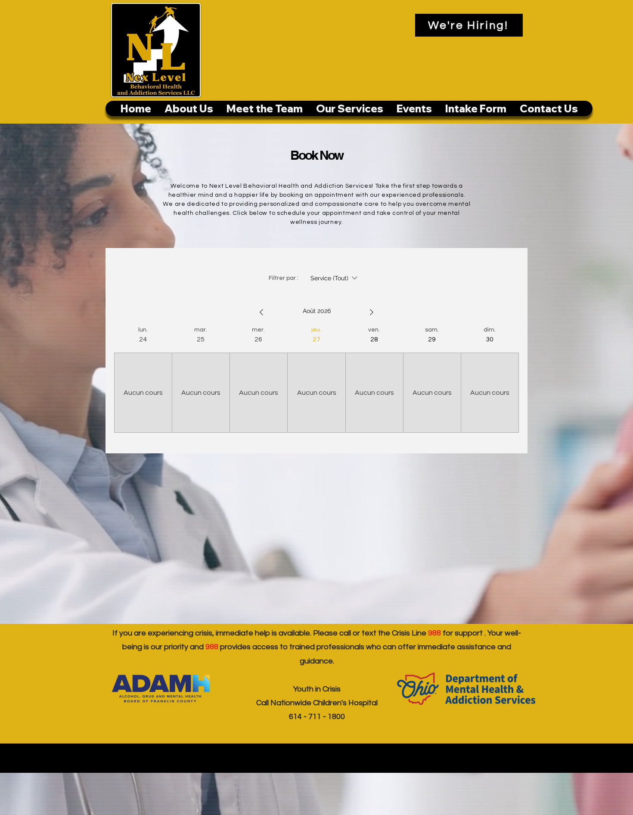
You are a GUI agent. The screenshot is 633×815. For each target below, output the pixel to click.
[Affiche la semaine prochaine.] (371, 312)
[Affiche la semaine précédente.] (261, 312)
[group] (143, 379)
